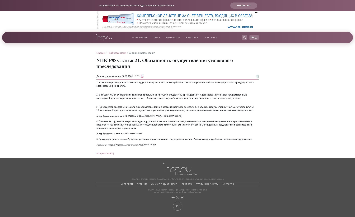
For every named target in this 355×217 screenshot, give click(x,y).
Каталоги (212, 37)
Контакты (228, 184)
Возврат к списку (105, 153)
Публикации (141, 37)
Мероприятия (173, 37)
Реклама (187, 184)
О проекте (127, 184)
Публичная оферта (207, 184)
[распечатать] (142, 76)
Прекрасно (243, 5)
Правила (142, 184)
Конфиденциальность (164, 184)
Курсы (157, 37)
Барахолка (192, 37)
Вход (254, 37)
